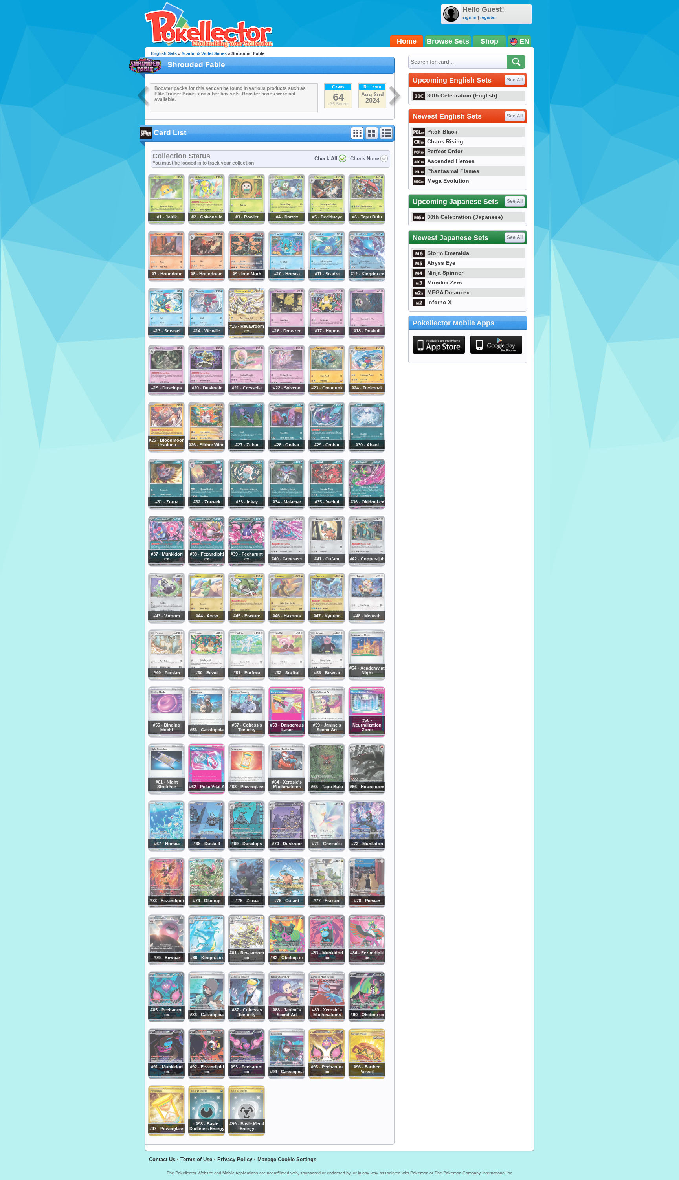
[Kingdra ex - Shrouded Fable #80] (206, 963)
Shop (489, 41)
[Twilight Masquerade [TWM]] (143, 96)
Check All (326, 158)
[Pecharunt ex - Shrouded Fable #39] (246, 565)
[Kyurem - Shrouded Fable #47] (326, 621)
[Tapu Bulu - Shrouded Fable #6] (366, 223)
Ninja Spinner (445, 273)
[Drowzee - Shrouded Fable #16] (286, 337)
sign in (469, 17)
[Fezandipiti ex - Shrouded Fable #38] (206, 565)
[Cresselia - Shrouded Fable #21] (246, 394)
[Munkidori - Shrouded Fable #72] (366, 849)
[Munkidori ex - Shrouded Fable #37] (166, 565)
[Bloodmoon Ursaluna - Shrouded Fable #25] (166, 451)
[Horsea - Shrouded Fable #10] (286, 280)
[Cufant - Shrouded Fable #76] (286, 906)
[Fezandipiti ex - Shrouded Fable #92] (206, 1077)
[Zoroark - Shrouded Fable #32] (206, 508)
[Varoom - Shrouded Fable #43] (166, 621)
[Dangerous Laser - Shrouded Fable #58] (286, 735)
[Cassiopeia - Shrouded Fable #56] (206, 735)
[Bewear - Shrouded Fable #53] (326, 678)
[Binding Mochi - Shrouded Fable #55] (166, 735)
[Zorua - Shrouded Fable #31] (166, 508)
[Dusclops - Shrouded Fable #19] (166, 394)
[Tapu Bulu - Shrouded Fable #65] (326, 792)
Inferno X (439, 302)
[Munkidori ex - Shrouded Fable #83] (326, 963)
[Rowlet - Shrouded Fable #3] (246, 223)
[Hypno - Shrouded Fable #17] (326, 337)
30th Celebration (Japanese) (465, 217)
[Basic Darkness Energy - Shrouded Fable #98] (206, 1134)
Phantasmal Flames (453, 171)
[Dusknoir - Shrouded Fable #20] (206, 394)
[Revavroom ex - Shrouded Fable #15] (246, 337)
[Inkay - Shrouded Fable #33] (246, 508)
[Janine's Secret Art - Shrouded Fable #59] (326, 735)
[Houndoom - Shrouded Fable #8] (206, 280)
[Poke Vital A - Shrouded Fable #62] (206, 792)
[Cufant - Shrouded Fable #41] (326, 565)
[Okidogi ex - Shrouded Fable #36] (366, 508)
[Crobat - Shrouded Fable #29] (326, 451)
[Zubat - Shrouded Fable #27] (246, 451)
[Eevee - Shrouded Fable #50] (206, 678)
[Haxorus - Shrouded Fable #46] (286, 621)
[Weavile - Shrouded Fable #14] (206, 337)
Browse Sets (448, 41)
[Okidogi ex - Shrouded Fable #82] (286, 963)
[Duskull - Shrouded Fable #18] (366, 337)
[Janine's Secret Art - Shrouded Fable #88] (286, 1020)
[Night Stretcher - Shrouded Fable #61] (166, 792)
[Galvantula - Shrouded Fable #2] (206, 223)
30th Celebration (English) (462, 95)
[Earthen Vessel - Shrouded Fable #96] (366, 1077)
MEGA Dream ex (448, 292)
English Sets (164, 53)
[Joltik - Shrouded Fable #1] (166, 223)
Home (407, 41)
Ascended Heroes (451, 161)
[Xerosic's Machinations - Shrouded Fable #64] (286, 792)
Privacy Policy (234, 1159)
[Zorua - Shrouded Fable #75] (246, 906)
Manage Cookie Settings (286, 1159)
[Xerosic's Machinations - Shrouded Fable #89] (326, 1020)
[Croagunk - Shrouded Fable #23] (326, 394)
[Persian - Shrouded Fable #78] (366, 906)
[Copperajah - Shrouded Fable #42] (366, 565)
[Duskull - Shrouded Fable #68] (206, 849)
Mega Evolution (448, 181)
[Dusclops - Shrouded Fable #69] (246, 849)
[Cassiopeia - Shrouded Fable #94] (286, 1077)
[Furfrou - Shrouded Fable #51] (246, 678)
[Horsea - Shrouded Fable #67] (166, 849)
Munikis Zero (444, 282)
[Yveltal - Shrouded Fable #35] (326, 508)
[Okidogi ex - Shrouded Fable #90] (366, 1020)
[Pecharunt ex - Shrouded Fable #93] (246, 1077)
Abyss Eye (441, 263)
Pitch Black (442, 131)
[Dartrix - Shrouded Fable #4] (286, 223)
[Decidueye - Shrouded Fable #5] (326, 223)
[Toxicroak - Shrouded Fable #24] (366, 394)
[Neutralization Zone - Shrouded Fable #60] (366, 735)
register (488, 17)
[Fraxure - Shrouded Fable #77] (326, 906)
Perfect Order (444, 151)
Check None (364, 158)
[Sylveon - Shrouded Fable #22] (286, 394)
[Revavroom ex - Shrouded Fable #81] (246, 963)
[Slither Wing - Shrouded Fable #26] (206, 451)
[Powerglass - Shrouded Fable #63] (246, 792)
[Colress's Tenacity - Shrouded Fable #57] (246, 735)
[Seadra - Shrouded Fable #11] (326, 280)
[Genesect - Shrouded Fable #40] (286, 565)
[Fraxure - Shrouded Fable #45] (246, 621)
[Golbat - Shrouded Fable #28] (286, 451)
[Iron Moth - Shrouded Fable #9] (246, 280)
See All (515, 80)
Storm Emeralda (448, 253)
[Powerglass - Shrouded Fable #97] (166, 1134)
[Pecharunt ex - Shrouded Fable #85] (166, 1020)
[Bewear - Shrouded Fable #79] (166, 963)
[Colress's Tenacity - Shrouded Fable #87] (246, 1020)
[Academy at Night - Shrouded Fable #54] (366, 678)
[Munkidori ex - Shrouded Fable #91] (166, 1077)
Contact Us (162, 1159)
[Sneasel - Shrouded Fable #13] (166, 337)
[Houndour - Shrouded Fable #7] (166, 280)
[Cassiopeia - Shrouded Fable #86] (206, 1020)
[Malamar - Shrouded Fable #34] (286, 508)
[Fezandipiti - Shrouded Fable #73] (166, 906)
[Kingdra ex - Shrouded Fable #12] (366, 280)
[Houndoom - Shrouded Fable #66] (366, 792)
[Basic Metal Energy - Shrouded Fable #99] (246, 1134)
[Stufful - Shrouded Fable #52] (286, 678)
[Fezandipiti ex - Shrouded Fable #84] (366, 963)
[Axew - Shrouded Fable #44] (206, 621)
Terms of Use (196, 1159)
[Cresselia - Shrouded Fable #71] (326, 849)
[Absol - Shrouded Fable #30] (366, 451)
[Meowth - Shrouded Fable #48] (366, 621)
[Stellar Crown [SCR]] (395, 96)
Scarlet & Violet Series (204, 53)
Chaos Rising (445, 141)
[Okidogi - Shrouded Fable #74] (206, 906)
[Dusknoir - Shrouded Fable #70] (286, 849)
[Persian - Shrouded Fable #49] (166, 678)
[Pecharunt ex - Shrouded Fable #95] (326, 1077)
